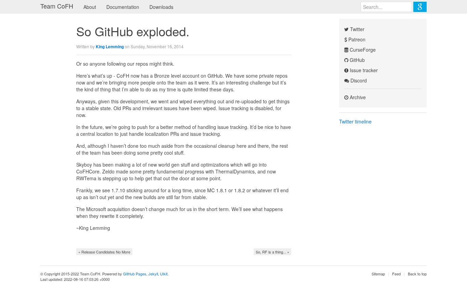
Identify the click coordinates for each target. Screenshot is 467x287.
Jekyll (153, 273)
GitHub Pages (134, 273)
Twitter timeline (355, 121)
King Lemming (110, 46)
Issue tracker (363, 70)
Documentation (122, 6)
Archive (357, 97)
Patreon (356, 39)
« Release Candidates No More (104, 252)
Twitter (356, 29)
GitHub (356, 59)
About (89, 6)
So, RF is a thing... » (272, 252)
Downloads (161, 6)
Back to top (417, 273)
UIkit (164, 273)
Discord (358, 80)
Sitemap (378, 273)
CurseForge (362, 49)
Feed (396, 273)
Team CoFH (56, 5)
